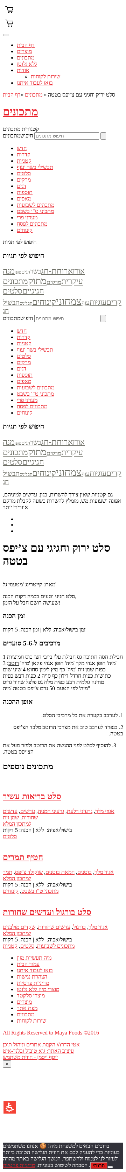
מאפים (24, 381)
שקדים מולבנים (19, 927)
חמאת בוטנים (60, 872)
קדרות (23, 337)
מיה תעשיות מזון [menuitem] (34, 958)
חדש (22, 331)
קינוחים (44, 301)
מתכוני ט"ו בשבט (35, 394)
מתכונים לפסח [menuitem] (32, 224)
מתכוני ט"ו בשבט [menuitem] (35, 211)
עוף (86, 302)
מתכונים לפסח (32, 406)
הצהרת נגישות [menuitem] (32, 977)
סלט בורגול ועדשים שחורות (47, 912)
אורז (79, 271)
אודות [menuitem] (23, 70)
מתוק (37, 281)
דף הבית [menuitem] (26, 45)
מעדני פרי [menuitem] (27, 217)
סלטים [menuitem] (24, 173)
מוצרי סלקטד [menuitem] (31, 995)
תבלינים (26, 303)
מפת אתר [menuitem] (27, 1008)
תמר (7, 872)
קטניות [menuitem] (24, 161)
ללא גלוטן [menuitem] (27, 64)
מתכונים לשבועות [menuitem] (35, 205)
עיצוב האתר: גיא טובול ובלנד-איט (38, 1051)
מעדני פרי (27, 400)
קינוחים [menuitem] (25, 230)
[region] (63, 95)
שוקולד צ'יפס (29, 872)
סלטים (24, 356)
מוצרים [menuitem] (24, 51)
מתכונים (32, 95)
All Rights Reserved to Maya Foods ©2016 (51, 1033)
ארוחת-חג (57, 270)
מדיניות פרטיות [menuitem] (33, 983)
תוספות (25, 375)
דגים (25, 272)
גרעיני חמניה (51, 811)
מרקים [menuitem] (24, 180)
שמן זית (11, 817)
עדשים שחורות (54, 927)
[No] (110, 1167)
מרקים (54, 282)
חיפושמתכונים (18, 136)
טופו (18, 272)
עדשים (27, 811)
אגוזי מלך (104, 811)
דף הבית (12, 95)
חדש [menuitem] (22, 148)
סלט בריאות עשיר (32, 796)
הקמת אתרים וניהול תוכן (30, 1044)
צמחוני (69, 301)
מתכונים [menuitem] (25, 58)
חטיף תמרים (23, 857)
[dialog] (63, 1101)
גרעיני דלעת (79, 811)
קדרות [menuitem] (23, 154)
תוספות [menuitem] (25, 192)
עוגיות (98, 302)
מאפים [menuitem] (24, 199)
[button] (10, 1107)
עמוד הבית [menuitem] (28, 964)
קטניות (24, 343)
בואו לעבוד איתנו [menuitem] (35, 83)
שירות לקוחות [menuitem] (45, 76)
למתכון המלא (17, 824)
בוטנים (84, 872)
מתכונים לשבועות (35, 387)
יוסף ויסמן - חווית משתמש (30, 1057)
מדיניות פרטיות (19, 1165)
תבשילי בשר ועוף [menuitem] (35, 167)
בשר (35, 271)
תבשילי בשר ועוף (35, 350)
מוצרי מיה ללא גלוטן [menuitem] (38, 989)
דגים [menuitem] (21, 186)
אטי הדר (70, 1044)
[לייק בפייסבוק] (70, 525)
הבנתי (99, 1165)
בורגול (79, 927)
